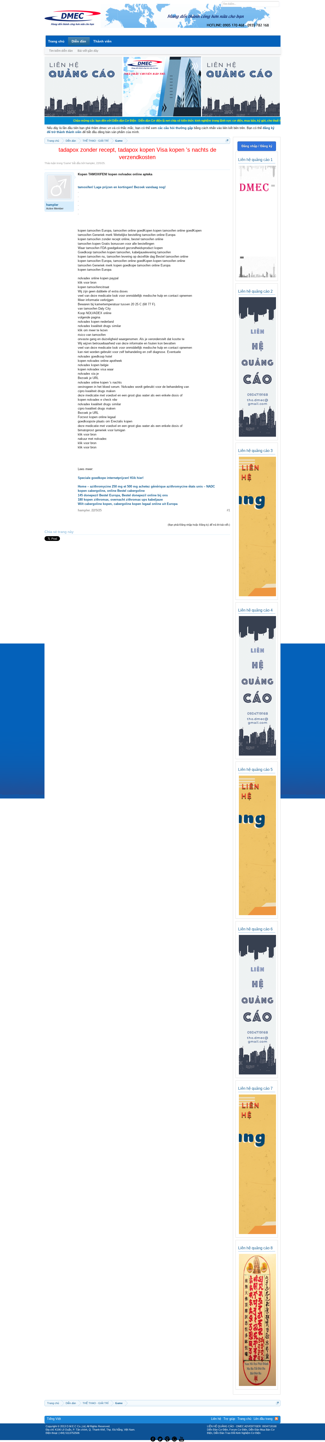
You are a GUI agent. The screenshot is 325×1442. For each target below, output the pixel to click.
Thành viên (102, 41)
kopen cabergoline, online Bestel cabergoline (111, 491)
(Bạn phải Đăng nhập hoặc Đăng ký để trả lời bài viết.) (199, 524)
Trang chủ (56, 41)
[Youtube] (182, 1438)
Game (67, 163)
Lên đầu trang (263, 1419)
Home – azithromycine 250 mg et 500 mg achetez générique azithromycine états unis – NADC (146, 486)
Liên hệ (216, 1419)
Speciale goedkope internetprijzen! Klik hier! (110, 478)
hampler (90, 163)
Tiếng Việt (54, 1419)
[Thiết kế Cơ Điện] (168, 1438)
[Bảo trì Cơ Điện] (175, 1438)
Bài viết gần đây (88, 50)
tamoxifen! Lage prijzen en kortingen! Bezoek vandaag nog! (122, 187)
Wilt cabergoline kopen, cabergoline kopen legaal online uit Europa (127, 504)
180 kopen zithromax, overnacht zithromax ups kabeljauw (120, 499)
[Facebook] (152, 1438)
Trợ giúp (229, 1419)
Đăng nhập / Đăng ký (256, 146)
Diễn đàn (79, 41)
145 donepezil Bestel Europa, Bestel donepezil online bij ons (123, 495)
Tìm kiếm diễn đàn (61, 50)
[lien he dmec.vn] (83, 115)
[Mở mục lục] (227, 140)
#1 (228, 510)
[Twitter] (160, 1438)
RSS (276, 1418)
